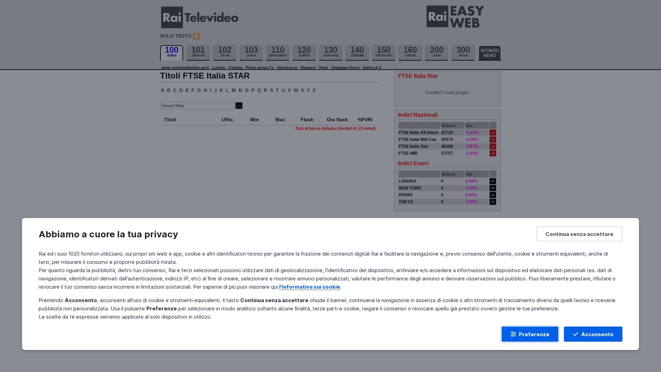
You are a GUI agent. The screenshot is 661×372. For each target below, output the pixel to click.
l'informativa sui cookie (309, 286)
